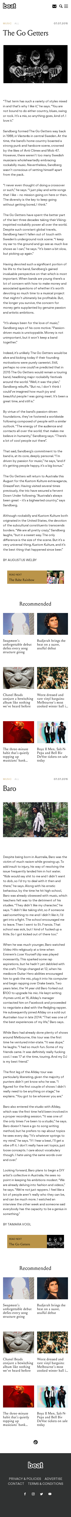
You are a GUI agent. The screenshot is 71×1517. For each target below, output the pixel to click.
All (17, 24)
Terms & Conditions (45, 1484)
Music (7, 24)
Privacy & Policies (25, 1479)
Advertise (53, 1479)
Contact (16, 1484)
